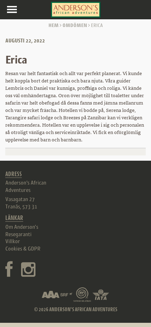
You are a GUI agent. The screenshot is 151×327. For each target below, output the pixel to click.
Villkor (12, 241)
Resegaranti (18, 234)
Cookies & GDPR (22, 248)
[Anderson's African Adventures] (75, 10)
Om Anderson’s (21, 226)
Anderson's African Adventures (25, 186)
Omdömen (75, 25)
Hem (53, 25)
